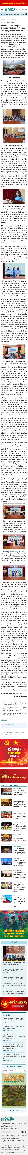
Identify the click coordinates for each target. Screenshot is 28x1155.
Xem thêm (14, 907)
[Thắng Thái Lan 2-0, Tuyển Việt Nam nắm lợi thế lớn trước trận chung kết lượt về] (6, 826)
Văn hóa (11, 14)
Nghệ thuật (17, 14)
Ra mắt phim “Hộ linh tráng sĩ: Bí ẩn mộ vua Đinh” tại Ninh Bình (19, 792)
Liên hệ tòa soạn (6, 1132)
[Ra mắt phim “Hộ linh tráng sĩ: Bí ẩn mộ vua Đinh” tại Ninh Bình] (6, 791)
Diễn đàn (6, 14)
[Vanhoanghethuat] (1, 14)
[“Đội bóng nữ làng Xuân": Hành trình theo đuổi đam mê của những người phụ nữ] (6, 873)
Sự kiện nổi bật (21, 9)
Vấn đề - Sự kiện (7, 1040)
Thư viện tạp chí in (14, 1067)
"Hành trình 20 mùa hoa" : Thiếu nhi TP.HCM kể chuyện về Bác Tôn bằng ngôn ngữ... (19, 888)
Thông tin (23, 14)
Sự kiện (3, 19)
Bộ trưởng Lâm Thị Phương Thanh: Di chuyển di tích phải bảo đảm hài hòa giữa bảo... (13, 970)
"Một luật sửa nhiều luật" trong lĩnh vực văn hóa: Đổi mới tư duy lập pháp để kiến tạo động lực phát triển (14, 1036)
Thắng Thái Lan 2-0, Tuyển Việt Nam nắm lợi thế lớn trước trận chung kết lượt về (14, 985)
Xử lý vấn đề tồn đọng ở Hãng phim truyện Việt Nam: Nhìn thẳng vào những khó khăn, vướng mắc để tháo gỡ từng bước (14, 709)
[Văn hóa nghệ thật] (7, 1120)
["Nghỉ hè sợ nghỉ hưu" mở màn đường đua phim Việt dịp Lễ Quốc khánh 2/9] (6, 814)
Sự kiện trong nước (14, 19)
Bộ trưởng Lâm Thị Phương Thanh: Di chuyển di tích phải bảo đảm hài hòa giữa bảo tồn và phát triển (13, 1046)
